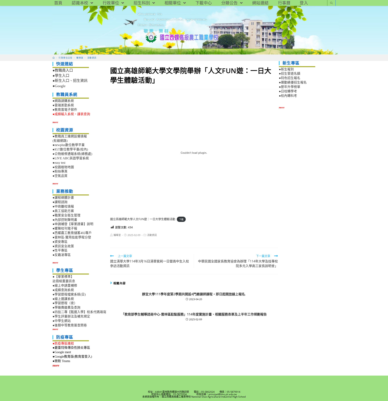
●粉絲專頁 (60, 171)
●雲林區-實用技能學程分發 (72, 237)
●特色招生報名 (289, 78)
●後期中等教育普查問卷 (70, 325)
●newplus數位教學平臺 (69, 145)
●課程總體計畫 (63, 197)
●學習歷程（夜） (65, 303)
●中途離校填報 (63, 206)
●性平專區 (60, 250)
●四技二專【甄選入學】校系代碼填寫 (79, 312)
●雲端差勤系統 (63, 105)
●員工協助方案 (63, 211)
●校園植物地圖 (63, 167)
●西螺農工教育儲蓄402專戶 (72, 233)
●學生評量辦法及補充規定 (71, 316)
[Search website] (331, 3)
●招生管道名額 (289, 73)
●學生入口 (61, 76)
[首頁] (54, 57)
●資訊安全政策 (63, 246)
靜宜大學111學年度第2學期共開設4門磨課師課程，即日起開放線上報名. (194, 294)
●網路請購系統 (63, 100)
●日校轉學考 (288, 91)
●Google (59, 86)
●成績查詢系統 (63, 290)
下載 (181, 219)
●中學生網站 (62, 321)
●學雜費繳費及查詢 (66, 307)
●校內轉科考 (288, 95)
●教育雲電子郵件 (65, 109)
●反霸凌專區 (62, 255)
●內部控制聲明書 (65, 219)
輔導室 (117, 235)
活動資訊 (152, 235)
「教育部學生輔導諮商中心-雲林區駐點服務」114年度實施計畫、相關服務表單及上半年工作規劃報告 (194, 314)
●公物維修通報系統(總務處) (72, 154)
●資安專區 (60, 241)
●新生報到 (286, 69)
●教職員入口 (63, 70)
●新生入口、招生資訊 (70, 81)
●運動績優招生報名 (293, 82)
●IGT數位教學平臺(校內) (70, 149)
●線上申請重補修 (65, 285)
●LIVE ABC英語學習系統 (71, 158)
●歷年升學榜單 (289, 87)
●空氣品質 (60, 176)
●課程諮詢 (60, 202)
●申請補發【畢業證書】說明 (73, 224)
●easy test (59, 162)
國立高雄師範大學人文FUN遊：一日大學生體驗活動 (142, 219)
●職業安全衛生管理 (66, 215)
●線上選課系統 (63, 299)
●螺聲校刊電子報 (65, 228)
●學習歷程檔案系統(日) (69, 294)
